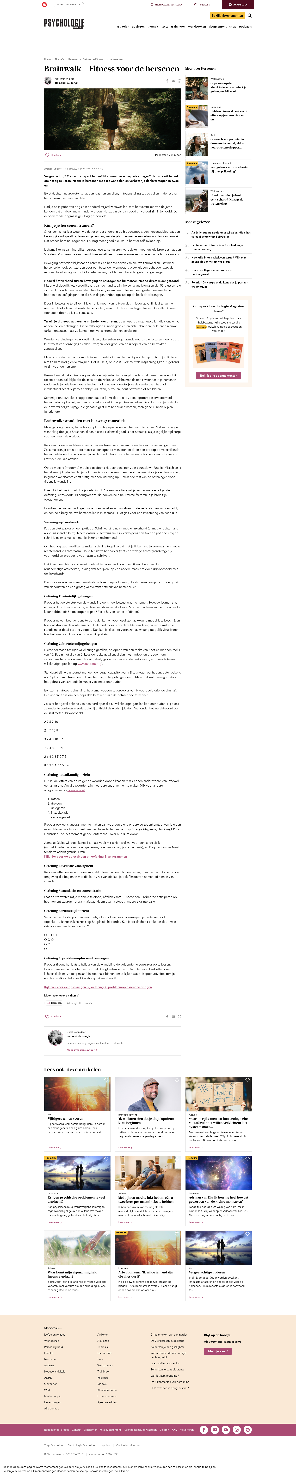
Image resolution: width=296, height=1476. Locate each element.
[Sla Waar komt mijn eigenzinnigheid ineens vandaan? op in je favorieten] (106, 1234)
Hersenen (73, 59)
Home (47, 59)
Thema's (59, 59)
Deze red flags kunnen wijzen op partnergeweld (212, 272)
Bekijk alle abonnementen (218, 376)
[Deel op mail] (173, 81)
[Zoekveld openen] (250, 16)
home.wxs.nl (76, 790)
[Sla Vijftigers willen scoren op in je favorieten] (106, 1080)
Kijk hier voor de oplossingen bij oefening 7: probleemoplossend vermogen (98, 987)
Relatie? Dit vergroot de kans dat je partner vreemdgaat (220, 284)
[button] (238, 4)
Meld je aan (216, 1351)
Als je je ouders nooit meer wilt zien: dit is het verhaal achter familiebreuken (221, 234)
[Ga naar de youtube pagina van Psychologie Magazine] (226, 1430)
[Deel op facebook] (167, 81)
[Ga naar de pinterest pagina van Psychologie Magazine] (248, 1430)
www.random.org (89, 664)
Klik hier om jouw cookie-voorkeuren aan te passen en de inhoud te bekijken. (169, 1467)
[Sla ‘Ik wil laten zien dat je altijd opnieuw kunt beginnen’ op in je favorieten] (177, 1080)
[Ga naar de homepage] (64, 24)
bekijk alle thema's (81, 1003)
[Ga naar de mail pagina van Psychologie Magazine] (215, 1430)
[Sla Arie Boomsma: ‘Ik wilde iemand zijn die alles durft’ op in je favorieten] (177, 1234)
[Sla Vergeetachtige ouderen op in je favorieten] (247, 1234)
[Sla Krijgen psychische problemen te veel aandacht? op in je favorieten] (106, 1159)
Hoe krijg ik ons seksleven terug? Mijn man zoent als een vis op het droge (219, 259)
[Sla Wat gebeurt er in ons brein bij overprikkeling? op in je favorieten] (204, 165)
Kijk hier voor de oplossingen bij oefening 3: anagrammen (85, 856)
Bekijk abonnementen (227, 15)
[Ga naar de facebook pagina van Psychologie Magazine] (204, 1430)
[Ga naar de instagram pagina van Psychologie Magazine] (237, 1430)
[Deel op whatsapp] (179, 81)
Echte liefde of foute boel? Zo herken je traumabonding (217, 247)
